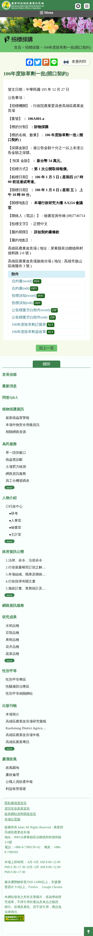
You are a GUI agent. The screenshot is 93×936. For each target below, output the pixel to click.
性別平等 (9, 671)
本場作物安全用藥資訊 (23, 425)
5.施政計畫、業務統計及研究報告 (26, 588)
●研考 (12, 513)
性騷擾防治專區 (17, 686)
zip (54, 310)
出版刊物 (9, 706)
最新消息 (9, 386)
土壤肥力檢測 (16, 466)
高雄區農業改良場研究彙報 (26, 721)
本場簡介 (12, 714)
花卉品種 (12, 647)
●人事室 (13, 520)
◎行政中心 (14, 506)
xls (50, 324)
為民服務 (9, 444)
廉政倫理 (12, 775)
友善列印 (79, 61)
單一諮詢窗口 (16, 452)
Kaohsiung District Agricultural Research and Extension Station (26, 728)
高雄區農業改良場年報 (23, 735)
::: (2, 39)
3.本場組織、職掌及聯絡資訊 (26, 574)
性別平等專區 (16, 679)
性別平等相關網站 (19, 693)
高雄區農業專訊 (17, 742)
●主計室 (13, 534)
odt (34, 288)
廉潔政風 (9, 759)
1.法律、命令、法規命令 (24, 560)
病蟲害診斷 (14, 459)
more (9, 487)
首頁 (17, 47)
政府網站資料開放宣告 (20, 814)
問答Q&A (10, 397)
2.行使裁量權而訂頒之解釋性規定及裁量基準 (26, 567)
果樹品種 (12, 639)
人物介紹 (9, 498)
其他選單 (78, 6)
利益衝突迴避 (16, 789)
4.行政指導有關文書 (20, 581)
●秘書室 (13, 527)
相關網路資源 (16, 432)
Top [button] (88, 931)
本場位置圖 (12, 819)
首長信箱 (9, 374)
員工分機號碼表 (17, 480)
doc (37, 281)
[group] (46, 25)
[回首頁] (25, 6)
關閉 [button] (46, 364)
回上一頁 (46, 348)
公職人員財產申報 (19, 782)
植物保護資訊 (13, 409)
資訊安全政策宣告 (17, 808)
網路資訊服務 (16, 473)
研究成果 (9, 617)
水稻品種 (12, 625)
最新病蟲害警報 (17, 418)
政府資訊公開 (13, 552)
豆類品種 (12, 632)
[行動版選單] (87, 6)
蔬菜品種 (12, 654)
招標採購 (32, 47)
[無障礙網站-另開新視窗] (14, 918)
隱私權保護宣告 (16, 803)
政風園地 (12, 768)
